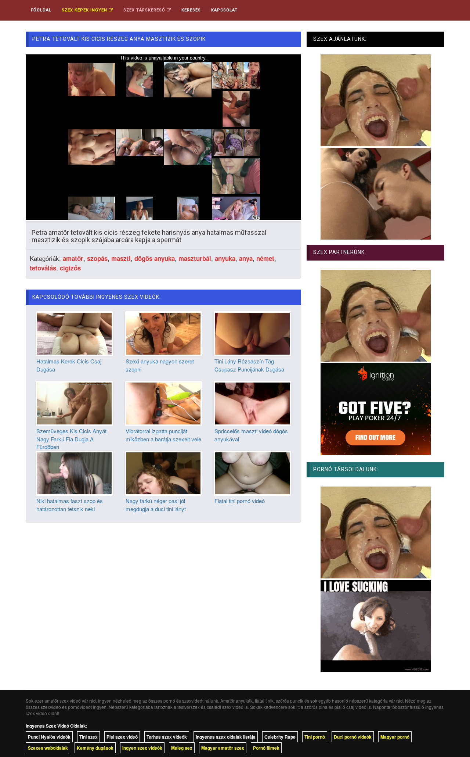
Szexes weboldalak (48, 748)
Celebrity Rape (280, 736)
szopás (97, 258)
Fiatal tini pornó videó (239, 501)
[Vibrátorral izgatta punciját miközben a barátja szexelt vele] (163, 402)
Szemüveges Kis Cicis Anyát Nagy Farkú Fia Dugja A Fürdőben (71, 439)
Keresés (191, 10)
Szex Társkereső (145, 10)
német (265, 258)
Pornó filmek (266, 748)
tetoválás (43, 267)
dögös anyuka (154, 258)
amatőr (73, 258)
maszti (121, 258)
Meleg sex (181, 748)
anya (246, 258)
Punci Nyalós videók (49, 736)
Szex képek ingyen (85, 10)
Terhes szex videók (167, 736)
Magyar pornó (394, 736)
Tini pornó (314, 736)
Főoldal (41, 10)
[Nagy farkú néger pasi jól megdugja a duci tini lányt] (163, 472)
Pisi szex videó (122, 736)
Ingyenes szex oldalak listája (226, 736)
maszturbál (194, 258)
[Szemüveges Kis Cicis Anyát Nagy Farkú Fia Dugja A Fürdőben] (74, 402)
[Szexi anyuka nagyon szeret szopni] (163, 333)
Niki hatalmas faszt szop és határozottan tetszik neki (69, 504)
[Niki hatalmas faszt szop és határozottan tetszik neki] (74, 472)
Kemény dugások (95, 748)
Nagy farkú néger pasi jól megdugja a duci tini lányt (156, 504)
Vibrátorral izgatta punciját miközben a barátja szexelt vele (163, 434)
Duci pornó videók (353, 736)
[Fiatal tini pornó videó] (252, 472)
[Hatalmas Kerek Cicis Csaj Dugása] (74, 333)
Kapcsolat (224, 10)
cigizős (70, 267)
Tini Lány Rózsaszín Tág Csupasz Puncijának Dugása (249, 365)
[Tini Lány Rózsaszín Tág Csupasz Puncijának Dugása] (252, 333)
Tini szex (88, 736)
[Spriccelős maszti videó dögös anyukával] (252, 402)
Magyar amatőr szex (222, 748)
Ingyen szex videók (142, 748)
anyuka (225, 258)
